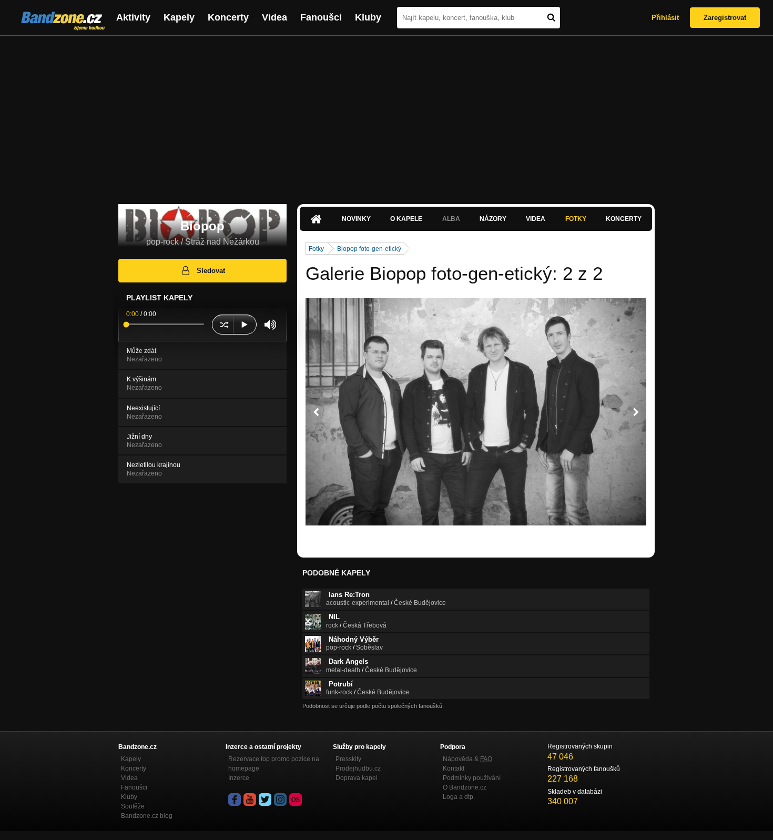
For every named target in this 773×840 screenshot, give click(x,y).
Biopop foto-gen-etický (369, 248)
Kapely (179, 17)
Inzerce (238, 778)
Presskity (348, 759)
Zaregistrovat (725, 18)
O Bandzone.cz (464, 787)
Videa (274, 17)
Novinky (356, 218)
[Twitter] (265, 799)
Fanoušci (321, 17)
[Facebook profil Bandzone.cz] (234, 799)
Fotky (575, 218)
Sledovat (211, 271)
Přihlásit (665, 18)
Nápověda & (467, 759)
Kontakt (453, 768)
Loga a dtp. (459, 797)
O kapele (406, 218)
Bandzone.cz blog (146, 815)
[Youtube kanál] (249, 799)
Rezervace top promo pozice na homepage (273, 763)
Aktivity (133, 17)
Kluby (368, 17)
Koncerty (228, 17)
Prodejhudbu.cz (358, 768)
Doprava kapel (356, 778)
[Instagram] (280, 799)
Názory (493, 218)
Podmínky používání (472, 778)
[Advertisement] (386, 114)
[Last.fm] (295, 799)
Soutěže (133, 806)
